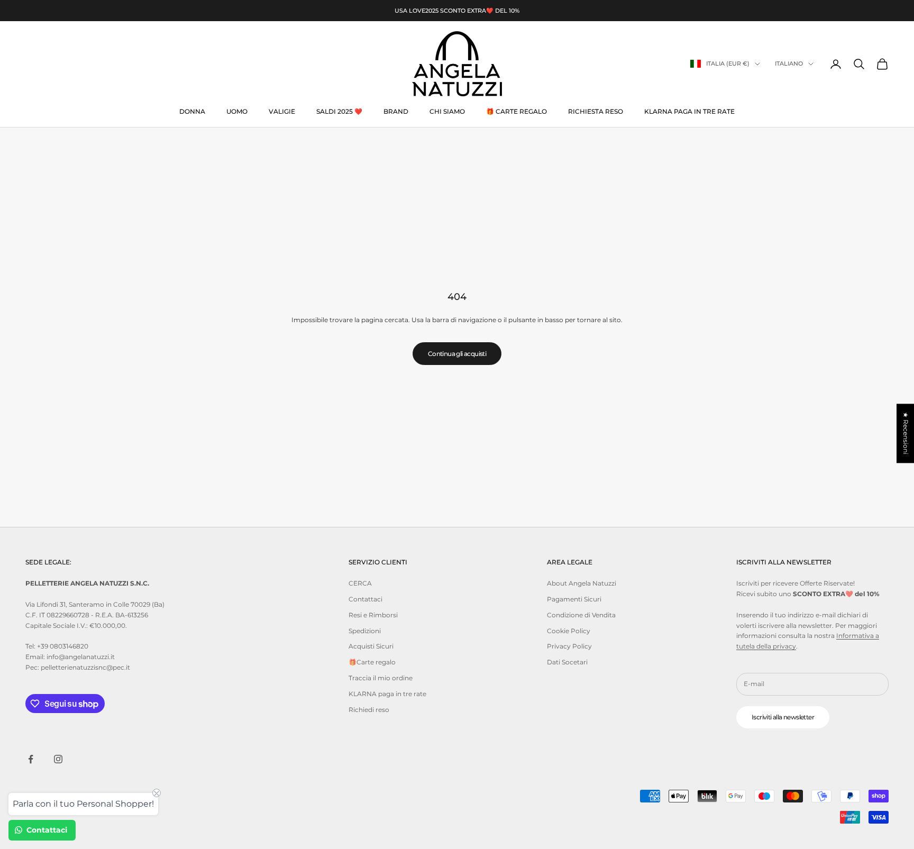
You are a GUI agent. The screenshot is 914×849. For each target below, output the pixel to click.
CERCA (360, 583)
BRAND (395, 111)
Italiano (789, 64)
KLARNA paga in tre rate (689, 111)
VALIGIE (282, 111)
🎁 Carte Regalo (516, 111)
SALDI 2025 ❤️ (339, 111)
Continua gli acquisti (457, 354)
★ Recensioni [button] (906, 433)
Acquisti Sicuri (371, 646)
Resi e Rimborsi (373, 615)
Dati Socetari (567, 662)
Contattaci (365, 599)
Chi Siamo (447, 111)
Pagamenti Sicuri (574, 599)
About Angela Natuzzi (581, 583)
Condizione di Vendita (581, 615)
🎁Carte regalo (372, 662)
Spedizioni (365, 631)
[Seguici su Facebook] (30, 759)
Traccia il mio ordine (381, 678)
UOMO (237, 111)
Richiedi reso (369, 710)
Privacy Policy (569, 646)
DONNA (192, 111)
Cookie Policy (568, 631)
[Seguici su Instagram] (58, 759)
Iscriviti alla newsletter (783, 717)
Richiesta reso (595, 111)
